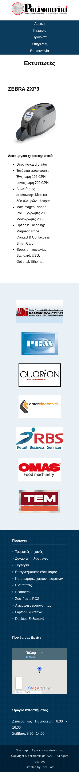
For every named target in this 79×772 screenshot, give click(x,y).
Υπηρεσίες (40, 44)
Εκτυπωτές (22, 585)
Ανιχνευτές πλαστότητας (31, 605)
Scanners (20, 592)
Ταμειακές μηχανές (27, 552)
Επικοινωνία (39, 51)
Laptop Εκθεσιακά (27, 612)
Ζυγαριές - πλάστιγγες (30, 558)
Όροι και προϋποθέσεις (47, 750)
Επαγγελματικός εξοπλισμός (35, 572)
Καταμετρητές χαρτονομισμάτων (37, 578)
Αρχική (39, 23)
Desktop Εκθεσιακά (28, 619)
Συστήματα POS (25, 598)
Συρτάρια (20, 565)
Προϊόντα (40, 37)
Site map (22, 750)
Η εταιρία (39, 30)
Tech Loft (47, 767)
